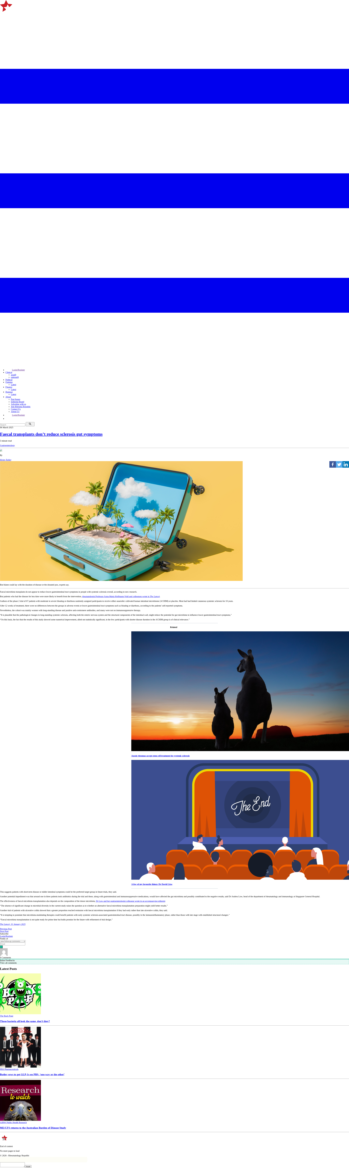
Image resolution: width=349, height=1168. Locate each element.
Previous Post (6, 929)
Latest (13, 384)
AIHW (3, 1122)
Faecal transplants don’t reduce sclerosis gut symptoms (51, 434)
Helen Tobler (5, 460)
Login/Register (18, 370)
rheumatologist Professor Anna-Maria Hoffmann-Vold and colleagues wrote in (121, 596)
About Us (15, 411)
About (8, 397)
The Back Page (6, 1016)
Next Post (4, 931)
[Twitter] (339, 464)
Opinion (9, 382)
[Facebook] (332, 464)
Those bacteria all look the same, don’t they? (25, 1021)
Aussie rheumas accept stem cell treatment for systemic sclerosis (160, 756)
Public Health (13, 1122)
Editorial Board (17, 402)
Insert (28, 1167)
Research (23, 1122)
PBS (2, 1069)
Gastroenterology (7, 445)
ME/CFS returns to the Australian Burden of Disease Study (33, 1127)
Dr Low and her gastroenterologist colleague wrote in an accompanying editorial (130, 901)
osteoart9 (15, 377)
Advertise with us (18, 404)
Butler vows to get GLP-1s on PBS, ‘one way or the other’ (32, 1074)
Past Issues (15, 399)
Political (8, 380)
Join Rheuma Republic (21, 406)
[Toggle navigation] (3, 15)
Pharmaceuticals (11, 1069)
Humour (9, 392)
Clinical (8, 372)
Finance (8, 387)
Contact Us (16, 409)
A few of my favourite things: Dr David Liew (151, 884)
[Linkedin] (345, 464)
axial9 (13, 375)
